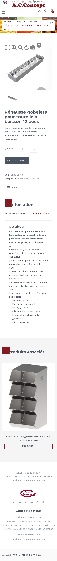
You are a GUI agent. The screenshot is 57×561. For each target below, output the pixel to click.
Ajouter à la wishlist (33, 149)
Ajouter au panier (16, 160)
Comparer (43, 149)
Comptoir (20, 21)
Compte (39, 10)
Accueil (7, 21)
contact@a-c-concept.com (31, 480)
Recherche (52, 23)
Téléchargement (16, 213)
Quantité (9, 148)
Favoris (46, 10)
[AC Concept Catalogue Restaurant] (4, 2)
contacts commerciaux (28, 534)
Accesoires (35, 21)
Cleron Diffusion (31, 555)
